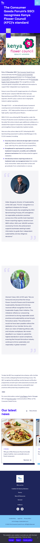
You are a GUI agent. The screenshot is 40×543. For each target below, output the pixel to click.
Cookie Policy (12, 518)
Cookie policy (27, 540)
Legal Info (19, 518)
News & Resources (20, 496)
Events (20, 492)
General (20, 500)
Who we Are (20, 485)
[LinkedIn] (18, 509)
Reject (18, 540)
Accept (11, 540)
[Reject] (38, 538)
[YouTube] (22, 509)
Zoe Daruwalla (11, 399)
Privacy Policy (27, 518)
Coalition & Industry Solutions (20, 489)
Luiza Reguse (24, 396)
